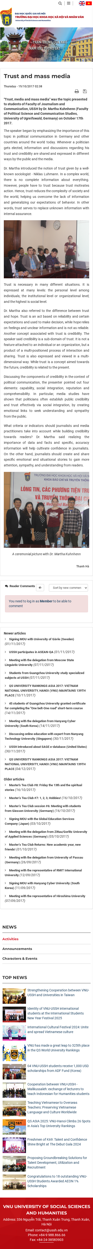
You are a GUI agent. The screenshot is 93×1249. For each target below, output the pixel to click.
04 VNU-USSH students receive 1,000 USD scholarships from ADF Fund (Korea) (58, 1068)
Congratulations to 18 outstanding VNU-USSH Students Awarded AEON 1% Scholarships (57, 1181)
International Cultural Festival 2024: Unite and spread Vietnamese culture (57, 1029)
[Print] (77, 91)
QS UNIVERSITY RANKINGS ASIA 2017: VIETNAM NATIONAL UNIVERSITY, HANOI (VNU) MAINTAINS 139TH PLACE (45, 690)
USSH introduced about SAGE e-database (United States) (48, 747)
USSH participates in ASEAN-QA (31, 652)
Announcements (17, 949)
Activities (10, 939)
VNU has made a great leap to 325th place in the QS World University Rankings (58, 1048)
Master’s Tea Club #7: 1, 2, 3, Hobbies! (35, 798)
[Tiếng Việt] (89, 3)
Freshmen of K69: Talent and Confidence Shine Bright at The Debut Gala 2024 (57, 1142)
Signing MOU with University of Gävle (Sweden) (41, 639)
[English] (82, 3)
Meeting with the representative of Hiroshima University (47, 896)
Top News (14, 977)
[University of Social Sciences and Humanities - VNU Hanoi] (6, 16)
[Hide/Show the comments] (40, 587)
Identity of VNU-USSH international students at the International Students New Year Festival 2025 (55, 1013)
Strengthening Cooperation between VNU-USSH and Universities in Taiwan (58, 992)
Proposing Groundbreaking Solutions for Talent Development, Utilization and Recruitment (57, 1162)
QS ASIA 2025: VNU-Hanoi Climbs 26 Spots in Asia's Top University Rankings (58, 1123)
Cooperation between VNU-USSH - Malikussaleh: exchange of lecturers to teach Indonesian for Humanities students (58, 1089)
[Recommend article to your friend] (71, 91)
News (9, 927)
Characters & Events (19, 958)
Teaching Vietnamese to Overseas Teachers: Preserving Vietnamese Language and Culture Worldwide (52, 1107)
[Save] (85, 91)
